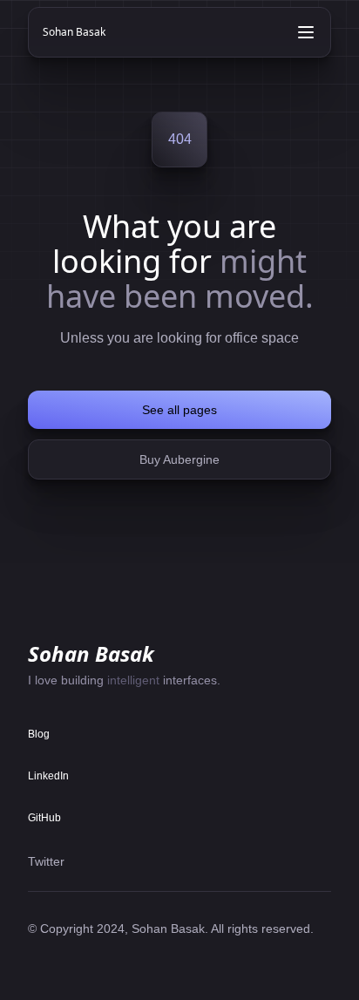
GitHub (44, 818)
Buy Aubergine (179, 459)
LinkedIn (48, 776)
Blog (39, 734)
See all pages (179, 410)
